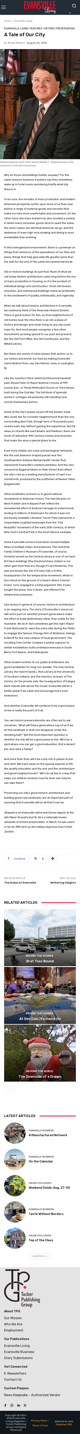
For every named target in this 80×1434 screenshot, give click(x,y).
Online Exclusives (40, 1183)
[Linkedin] (18, 1405)
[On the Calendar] (15, 1159)
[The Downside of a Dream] (40, 1053)
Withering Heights (63, 882)
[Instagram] (12, 1405)
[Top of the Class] (15, 1238)
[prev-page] (6, 1089)
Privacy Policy (39, 1420)
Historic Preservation (59, 28)
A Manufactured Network (48, 1135)
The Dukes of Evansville (20, 882)
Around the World (39, 1071)
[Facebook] (5, 1405)
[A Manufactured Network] (15, 1133)
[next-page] (13, 1089)
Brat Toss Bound (40, 961)
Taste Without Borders (46, 1214)
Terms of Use (40, 1425)
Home (7, 21)
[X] (25, 1405)
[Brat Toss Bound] (40, 937)
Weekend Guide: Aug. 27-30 (49, 1188)
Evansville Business (41, 1130)
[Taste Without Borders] (15, 1212)
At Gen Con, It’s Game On (40, 1019)
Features (36, 28)
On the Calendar (41, 1161)
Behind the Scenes (39, 955)
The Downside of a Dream (40, 1076)
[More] (52, 859)
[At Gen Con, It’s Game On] (40, 995)
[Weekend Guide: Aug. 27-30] (15, 1185)
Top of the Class (41, 1240)
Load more (38, 1256)
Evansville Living (23, 21)
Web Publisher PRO (64, 1423)
